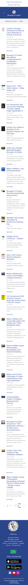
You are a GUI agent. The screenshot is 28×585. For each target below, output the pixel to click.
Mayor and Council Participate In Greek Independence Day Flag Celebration (15, 377)
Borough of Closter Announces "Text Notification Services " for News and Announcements (16, 426)
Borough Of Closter (11, 21)
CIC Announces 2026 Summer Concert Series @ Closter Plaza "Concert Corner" (16, 299)
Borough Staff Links (14, 5)
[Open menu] (4, 13)
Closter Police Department (14, 2)
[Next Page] (16, 505)
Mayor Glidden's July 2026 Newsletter (15, 170)
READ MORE (10, 50)
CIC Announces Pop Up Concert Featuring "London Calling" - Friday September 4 (15, 108)
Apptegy (17, 583)
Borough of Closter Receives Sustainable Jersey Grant (15, 193)
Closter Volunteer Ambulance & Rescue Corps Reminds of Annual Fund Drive (15, 31)
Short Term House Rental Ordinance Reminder (14, 257)
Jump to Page (19, 505)
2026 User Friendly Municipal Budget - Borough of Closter (14, 150)
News (21, 21)
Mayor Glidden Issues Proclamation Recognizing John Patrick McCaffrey (15, 349)
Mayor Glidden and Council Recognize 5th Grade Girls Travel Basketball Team (16, 322)
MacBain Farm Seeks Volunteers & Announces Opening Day (15, 221)
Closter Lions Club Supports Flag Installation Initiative (15, 452)
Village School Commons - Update (15, 237)
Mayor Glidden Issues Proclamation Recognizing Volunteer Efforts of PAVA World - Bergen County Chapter (16, 482)
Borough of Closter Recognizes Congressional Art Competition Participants (14, 59)
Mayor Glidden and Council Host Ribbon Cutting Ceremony (15, 276)
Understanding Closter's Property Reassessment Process (14, 400)
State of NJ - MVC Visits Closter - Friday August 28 (15, 88)
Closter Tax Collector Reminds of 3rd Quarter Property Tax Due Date (15, 130)
